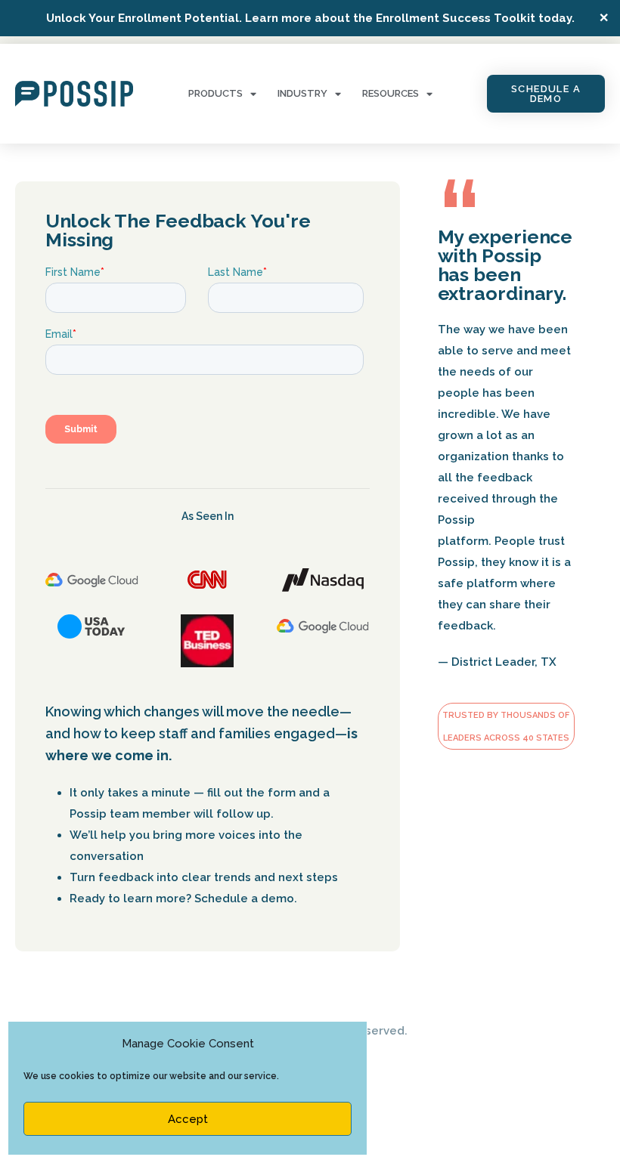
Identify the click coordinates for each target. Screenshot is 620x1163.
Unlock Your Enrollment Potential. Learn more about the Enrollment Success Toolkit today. (310, 18)
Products (215, 93)
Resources (390, 93)
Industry (302, 93)
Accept (188, 1119)
